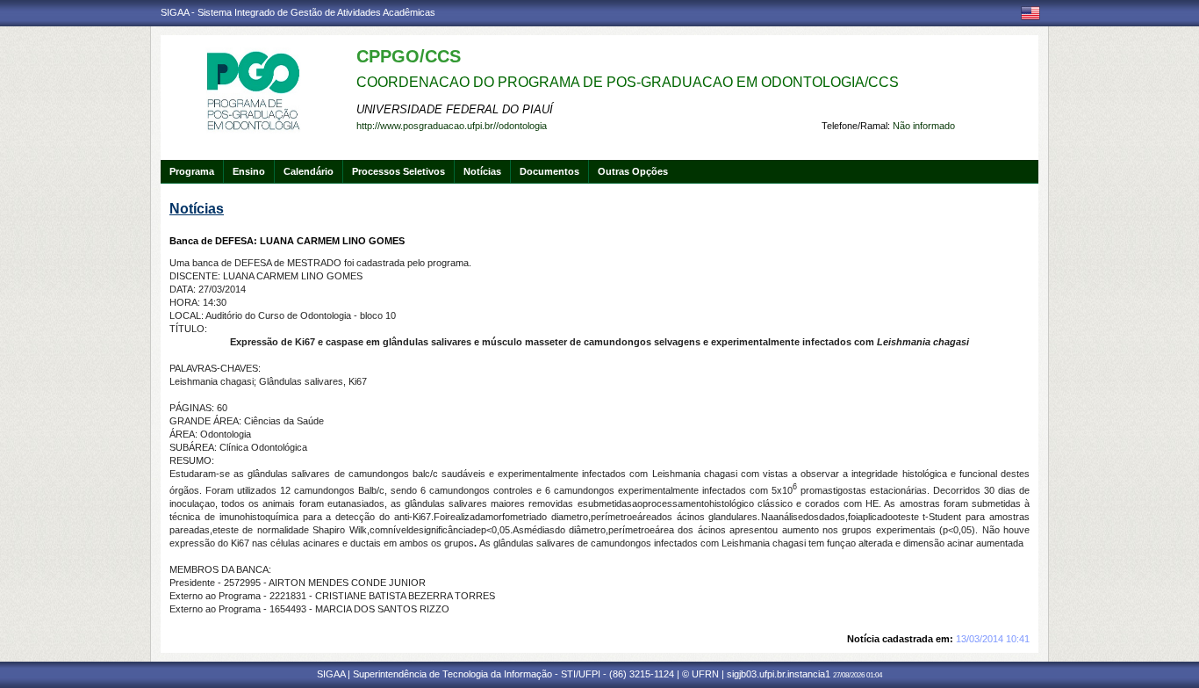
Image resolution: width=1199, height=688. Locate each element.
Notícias (482, 171)
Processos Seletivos (398, 171)
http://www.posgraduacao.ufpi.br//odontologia (451, 125)
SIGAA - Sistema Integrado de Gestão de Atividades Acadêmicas (298, 12)
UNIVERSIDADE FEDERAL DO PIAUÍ (454, 109)
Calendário (309, 171)
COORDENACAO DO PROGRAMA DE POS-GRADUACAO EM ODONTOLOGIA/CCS (627, 82)
